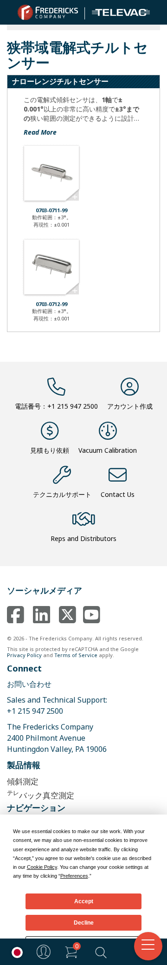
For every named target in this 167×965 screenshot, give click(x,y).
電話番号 (56, 406)
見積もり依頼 (49, 450)
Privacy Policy (24, 655)
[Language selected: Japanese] (15, 951)
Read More (40, 132)
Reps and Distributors (83, 538)
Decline (84, 922)
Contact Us (118, 494)
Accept (83, 901)
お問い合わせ (29, 684)
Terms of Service (75, 655)
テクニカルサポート (62, 494)
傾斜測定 (23, 781)
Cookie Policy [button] (42, 867)
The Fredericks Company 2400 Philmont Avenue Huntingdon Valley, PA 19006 (57, 738)
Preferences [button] (74, 876)
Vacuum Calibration (107, 450)
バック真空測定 (40, 794)
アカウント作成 (130, 406)
